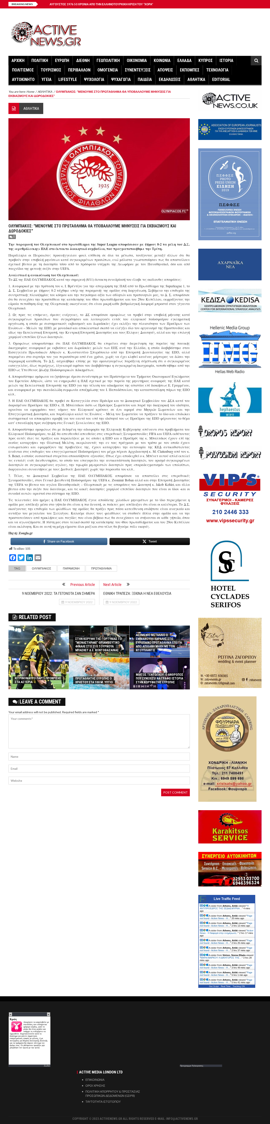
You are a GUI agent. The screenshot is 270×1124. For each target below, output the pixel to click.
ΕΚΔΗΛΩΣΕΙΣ (170, 79)
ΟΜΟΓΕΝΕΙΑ (107, 70)
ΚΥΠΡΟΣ (205, 60)
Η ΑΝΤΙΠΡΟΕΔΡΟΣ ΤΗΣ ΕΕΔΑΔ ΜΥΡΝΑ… (224, 907)
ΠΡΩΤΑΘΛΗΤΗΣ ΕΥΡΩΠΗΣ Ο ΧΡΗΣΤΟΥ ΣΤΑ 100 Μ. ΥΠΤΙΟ (94, 680)
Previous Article (82, 584)
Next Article (112, 584)
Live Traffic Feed (227, 899)
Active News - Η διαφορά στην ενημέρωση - (226, 931)
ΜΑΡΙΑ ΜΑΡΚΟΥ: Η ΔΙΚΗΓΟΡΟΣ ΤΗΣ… (221, 957)
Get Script (214, 986)
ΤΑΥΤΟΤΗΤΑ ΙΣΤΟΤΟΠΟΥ (103, 1101)
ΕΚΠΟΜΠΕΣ (189, 70)
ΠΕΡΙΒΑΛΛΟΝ (79, 70)
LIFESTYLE (67, 79)
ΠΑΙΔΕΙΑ (145, 79)
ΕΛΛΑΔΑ (184, 60)
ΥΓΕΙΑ (46, 79)
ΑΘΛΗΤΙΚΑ (196, 79)
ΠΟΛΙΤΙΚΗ (39, 60)
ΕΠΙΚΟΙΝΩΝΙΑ (94, 1079)
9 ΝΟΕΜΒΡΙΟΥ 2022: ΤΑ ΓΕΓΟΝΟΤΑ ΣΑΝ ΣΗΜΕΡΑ (58, 593)
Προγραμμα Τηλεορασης (191, 1065)
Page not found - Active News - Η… (226, 917)
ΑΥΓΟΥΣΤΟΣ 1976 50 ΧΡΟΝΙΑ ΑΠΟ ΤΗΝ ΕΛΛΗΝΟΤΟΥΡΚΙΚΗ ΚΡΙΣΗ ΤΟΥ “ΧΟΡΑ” (101, 4)
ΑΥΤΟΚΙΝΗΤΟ (23, 79)
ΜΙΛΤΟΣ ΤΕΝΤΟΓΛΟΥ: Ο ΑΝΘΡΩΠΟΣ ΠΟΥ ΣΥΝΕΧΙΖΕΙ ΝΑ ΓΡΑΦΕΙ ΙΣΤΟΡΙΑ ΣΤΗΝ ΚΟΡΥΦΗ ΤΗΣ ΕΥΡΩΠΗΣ (159, 678)
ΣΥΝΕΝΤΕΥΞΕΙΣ (138, 70)
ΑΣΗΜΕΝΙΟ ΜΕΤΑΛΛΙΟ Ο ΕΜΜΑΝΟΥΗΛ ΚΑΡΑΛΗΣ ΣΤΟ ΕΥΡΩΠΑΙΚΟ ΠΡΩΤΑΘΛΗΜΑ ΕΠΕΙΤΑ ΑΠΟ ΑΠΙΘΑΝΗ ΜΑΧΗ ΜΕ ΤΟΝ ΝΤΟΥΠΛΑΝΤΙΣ (159, 642)
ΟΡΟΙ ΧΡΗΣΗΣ (95, 1085)
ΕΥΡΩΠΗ (62, 60)
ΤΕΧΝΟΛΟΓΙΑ (217, 70)
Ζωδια (47, 1065)
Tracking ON (239, 986)
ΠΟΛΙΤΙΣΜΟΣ (23, 70)
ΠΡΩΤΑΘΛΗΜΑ (101, 568)
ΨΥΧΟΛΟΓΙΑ (94, 79)
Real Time (226, 986)
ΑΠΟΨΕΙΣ (165, 70)
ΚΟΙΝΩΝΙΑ (162, 60)
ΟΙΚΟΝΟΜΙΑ (137, 60)
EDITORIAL (221, 79)
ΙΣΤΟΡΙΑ (226, 60)
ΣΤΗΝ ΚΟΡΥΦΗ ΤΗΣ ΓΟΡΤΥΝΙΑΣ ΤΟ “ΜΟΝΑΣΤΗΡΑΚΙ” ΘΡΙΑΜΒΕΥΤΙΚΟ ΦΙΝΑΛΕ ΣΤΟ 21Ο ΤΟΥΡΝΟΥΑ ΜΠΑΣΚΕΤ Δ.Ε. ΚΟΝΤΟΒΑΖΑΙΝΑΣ (98, 644)
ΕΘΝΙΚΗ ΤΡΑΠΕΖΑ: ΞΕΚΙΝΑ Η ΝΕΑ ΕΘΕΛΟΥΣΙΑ (137, 593)
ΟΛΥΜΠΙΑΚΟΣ (41, 568)
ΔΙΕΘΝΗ (83, 60)
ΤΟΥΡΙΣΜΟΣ (51, 70)
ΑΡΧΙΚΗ (18, 60)
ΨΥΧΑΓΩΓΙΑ (121, 79)
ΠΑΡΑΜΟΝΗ (71, 568)
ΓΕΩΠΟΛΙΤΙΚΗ (108, 60)
